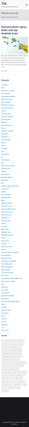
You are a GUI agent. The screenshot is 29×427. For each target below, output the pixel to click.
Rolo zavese (5, 275)
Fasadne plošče (6, 139)
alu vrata (4, 340)
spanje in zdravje (10, 378)
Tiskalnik (3, 307)
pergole (16, 362)
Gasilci (3, 145)
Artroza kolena (5, 93)
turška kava (13, 381)
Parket (3, 238)
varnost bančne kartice (6, 384)
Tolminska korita (6, 310)
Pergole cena (5, 240)
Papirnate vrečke (6, 232)
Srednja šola (5, 298)
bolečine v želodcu (11, 340)
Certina (3, 110)
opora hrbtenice (18, 356)
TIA (3, 3)
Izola (2, 162)
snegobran (12, 375)
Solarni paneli (5, 292)
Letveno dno (5, 188)
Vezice (3, 316)
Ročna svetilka (5, 269)
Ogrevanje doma (6, 220)
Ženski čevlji (5, 330)
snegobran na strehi (21, 375)
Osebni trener (5, 229)
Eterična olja (5, 136)
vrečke (3, 387)
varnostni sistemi (17, 384)
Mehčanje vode (5, 197)
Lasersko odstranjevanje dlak (10, 186)
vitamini (24, 384)
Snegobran (4, 287)
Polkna (3, 249)
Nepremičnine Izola (7, 212)
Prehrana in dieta (6, 258)
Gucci (3, 151)
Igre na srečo (5, 154)
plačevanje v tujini (5, 365)
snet (3, 378)
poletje (13, 365)
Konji (2, 183)
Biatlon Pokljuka (6, 102)
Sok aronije (4, 290)
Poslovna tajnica (6, 255)
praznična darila (20, 365)
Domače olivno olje (7, 125)
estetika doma (20, 340)
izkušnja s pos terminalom (18, 343)
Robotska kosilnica (7, 266)
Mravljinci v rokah (6, 203)
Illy (2, 157)
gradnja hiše (4, 343)
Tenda (3, 304)
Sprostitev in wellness (7, 295)
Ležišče (3, 191)
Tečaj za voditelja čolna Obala (10, 301)
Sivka (2, 284)
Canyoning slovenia (7, 108)
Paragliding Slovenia (7, 235)
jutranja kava (4, 346)
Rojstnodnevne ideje (7, 272)
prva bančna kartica (6, 371)
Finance (3, 142)
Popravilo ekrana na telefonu (9, 252)
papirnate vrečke (15, 359)
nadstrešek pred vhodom (15, 353)
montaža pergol (5, 353)
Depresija (4, 122)
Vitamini (3, 321)
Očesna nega (5, 217)
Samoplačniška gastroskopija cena (11, 278)
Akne (2, 87)
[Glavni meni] (26, 4)
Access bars (5, 84)
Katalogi (3, 171)
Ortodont (4, 226)
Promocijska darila (6, 264)
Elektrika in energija (7, 131)
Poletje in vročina (6, 246)
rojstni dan (15, 371)
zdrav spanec (5, 390)
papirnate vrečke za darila (7, 362)
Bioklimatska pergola (7, 105)
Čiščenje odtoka (6, 113)
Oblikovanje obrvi (6, 215)
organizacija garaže (6, 359)
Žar (2, 327)
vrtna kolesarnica (11, 387)
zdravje (18, 387)
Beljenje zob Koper (6, 99)
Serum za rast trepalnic (8, 281)
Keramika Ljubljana (6, 177)
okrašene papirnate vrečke (7, 356)
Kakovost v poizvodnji (8, 165)
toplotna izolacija (5, 381)
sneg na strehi (5, 375)
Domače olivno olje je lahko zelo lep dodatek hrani (13, 30)
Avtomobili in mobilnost (8, 96)
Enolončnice (5, 134)
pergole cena (22, 362)
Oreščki (3, 223)
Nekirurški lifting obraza (8, 209)
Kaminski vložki (5, 168)
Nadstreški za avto (7, 206)
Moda (3, 200)
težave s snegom (18, 378)
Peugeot (3, 243)
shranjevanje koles (22, 371)
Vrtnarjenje (4, 324)
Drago (3, 128)
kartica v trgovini (13, 346)
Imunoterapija (5, 160)
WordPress (14, 424)
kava (20, 346)
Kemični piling (5, 174)
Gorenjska (4, 148)
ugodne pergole (21, 381)
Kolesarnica (4, 180)
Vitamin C (4, 318)
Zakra (22, 422)
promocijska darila (5, 368)
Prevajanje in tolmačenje (8, 261)
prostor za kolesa (15, 368)
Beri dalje (4, 71)
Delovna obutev (6, 119)
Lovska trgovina (6, 194)
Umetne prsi (5, 313)
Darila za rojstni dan (7, 116)
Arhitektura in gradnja (7, 90)
